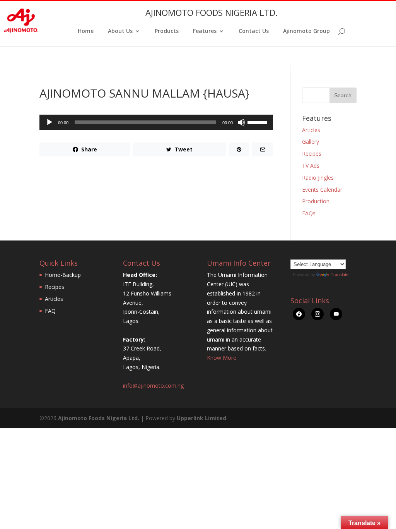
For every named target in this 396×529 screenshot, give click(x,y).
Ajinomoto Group (306, 31)
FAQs (309, 213)
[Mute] (241, 122)
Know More (221, 357)
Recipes (311, 153)
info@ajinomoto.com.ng (153, 385)
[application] (156, 122)
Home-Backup (63, 274)
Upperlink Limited (201, 418)
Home (86, 31)
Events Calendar (322, 189)
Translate (339, 274)
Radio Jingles (318, 177)
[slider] (258, 122)
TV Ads (310, 165)
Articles (311, 130)
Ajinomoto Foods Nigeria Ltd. (98, 418)
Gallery (310, 141)
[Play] (49, 122)
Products (167, 31)
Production (315, 201)
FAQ (50, 310)
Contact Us (254, 31)
